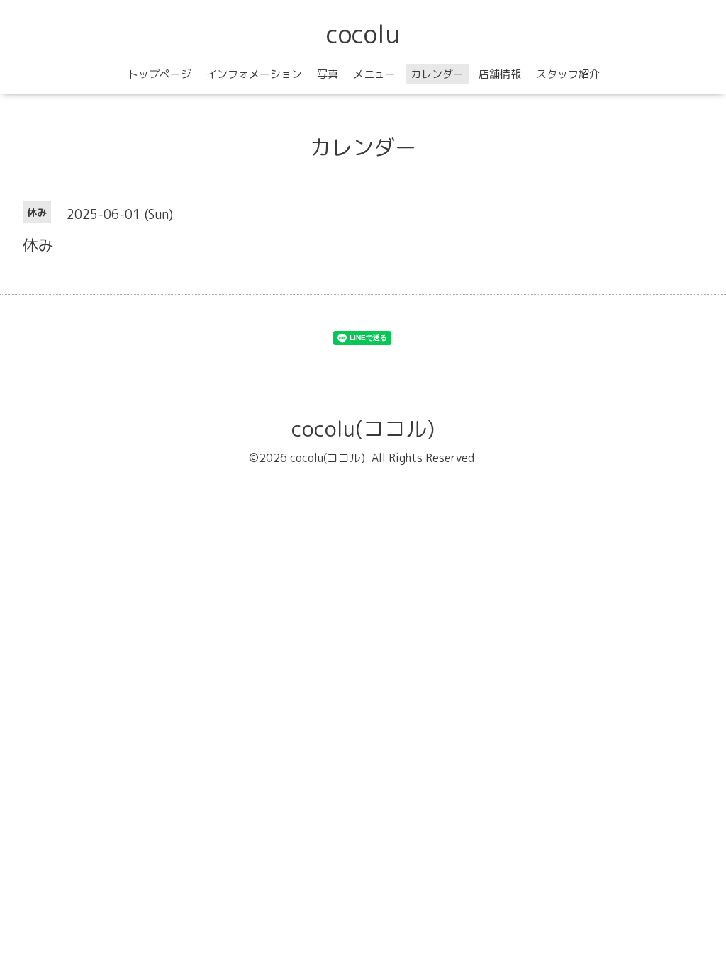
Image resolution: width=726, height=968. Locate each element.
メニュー (374, 74)
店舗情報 (500, 74)
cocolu (363, 34)
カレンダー (437, 74)
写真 (327, 74)
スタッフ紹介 (568, 74)
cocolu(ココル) (363, 429)
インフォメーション (254, 74)
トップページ (159, 74)
